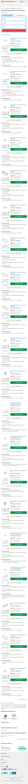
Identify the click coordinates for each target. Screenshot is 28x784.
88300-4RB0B (18, 307)
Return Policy (13, 777)
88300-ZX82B (18, 173)
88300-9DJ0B (18, 637)
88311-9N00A (18, 373)
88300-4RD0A (18, 240)
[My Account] (24, 1)
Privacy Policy (20, 777)
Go (14, 30)
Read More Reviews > (23, 739)
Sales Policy (7, 777)
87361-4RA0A (18, 405)
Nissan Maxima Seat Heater (14, 719)
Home (2, 8)
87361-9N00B (18, 503)
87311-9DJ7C (18, 473)
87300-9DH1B (18, 74)
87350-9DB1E (18, 340)
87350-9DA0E (18, 207)
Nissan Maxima (7, 8)
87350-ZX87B (18, 140)
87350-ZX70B (18, 107)
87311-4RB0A (18, 570)
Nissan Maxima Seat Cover (5, 719)
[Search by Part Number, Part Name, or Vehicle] (25, 4)
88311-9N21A (18, 605)
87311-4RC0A (18, 535)
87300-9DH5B (18, 41)
